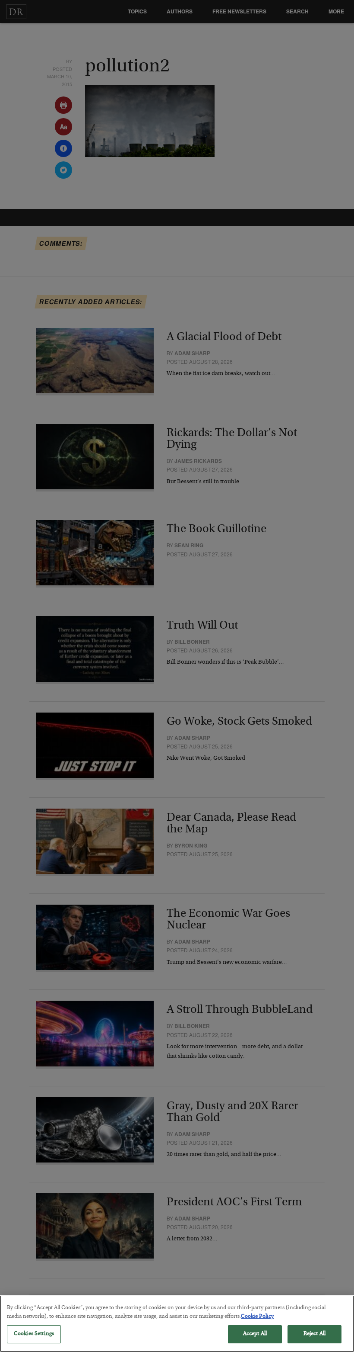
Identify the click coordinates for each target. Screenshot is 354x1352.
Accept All (255, 1334)
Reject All (314, 1334)
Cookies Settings (34, 1334)
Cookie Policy (257, 1317)
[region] (177, 1323)
